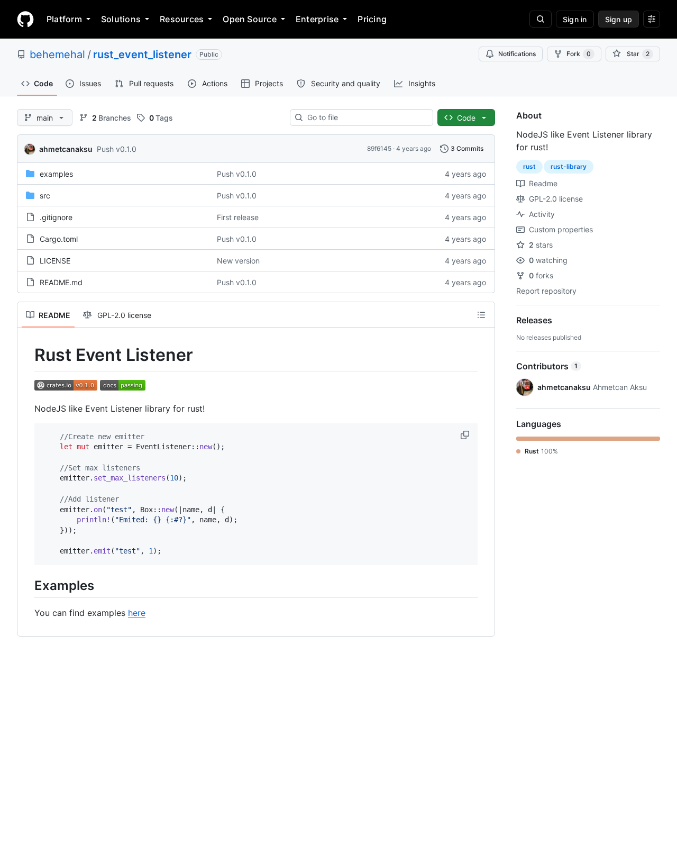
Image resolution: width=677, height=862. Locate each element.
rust (529, 166)
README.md (61, 282)
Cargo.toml (59, 238)
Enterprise (317, 19)
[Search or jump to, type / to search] (540, 19)
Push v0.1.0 (116, 148)
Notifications (517, 54)
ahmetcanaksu (66, 148)
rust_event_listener (142, 54)
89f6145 (379, 148)
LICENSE (55, 260)
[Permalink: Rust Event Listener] (27, 355)
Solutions (121, 19)
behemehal (57, 54)
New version (238, 260)
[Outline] (481, 314)
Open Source (250, 19)
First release (238, 217)
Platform (64, 19)
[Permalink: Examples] (27, 585)
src (45, 195)
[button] (466, 435)
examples (56, 173)
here (136, 612)
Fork (578, 54)
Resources (182, 19)
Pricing (372, 19)
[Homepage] (25, 19)
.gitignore (56, 217)
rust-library (569, 166)
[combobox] (365, 117)
